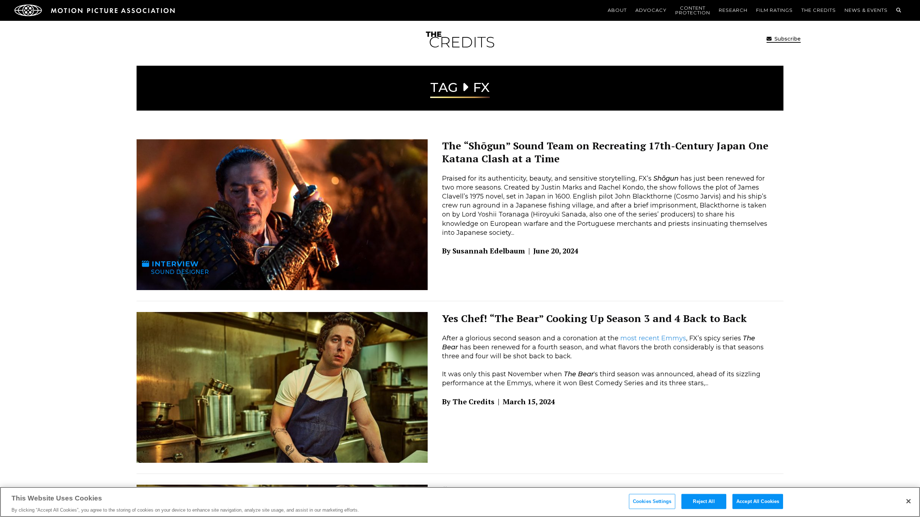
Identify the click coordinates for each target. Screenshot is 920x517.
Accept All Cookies (757, 501)
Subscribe (787, 39)
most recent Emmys (653, 338)
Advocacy (651, 10)
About (617, 10)
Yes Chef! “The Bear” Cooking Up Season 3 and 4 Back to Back (594, 318)
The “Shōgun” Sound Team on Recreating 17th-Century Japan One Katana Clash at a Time (605, 152)
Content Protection (692, 10)
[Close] (908, 501)
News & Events (866, 10)
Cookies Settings (652, 501)
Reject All (703, 501)
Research (733, 10)
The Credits (818, 10)
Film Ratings (774, 10)
